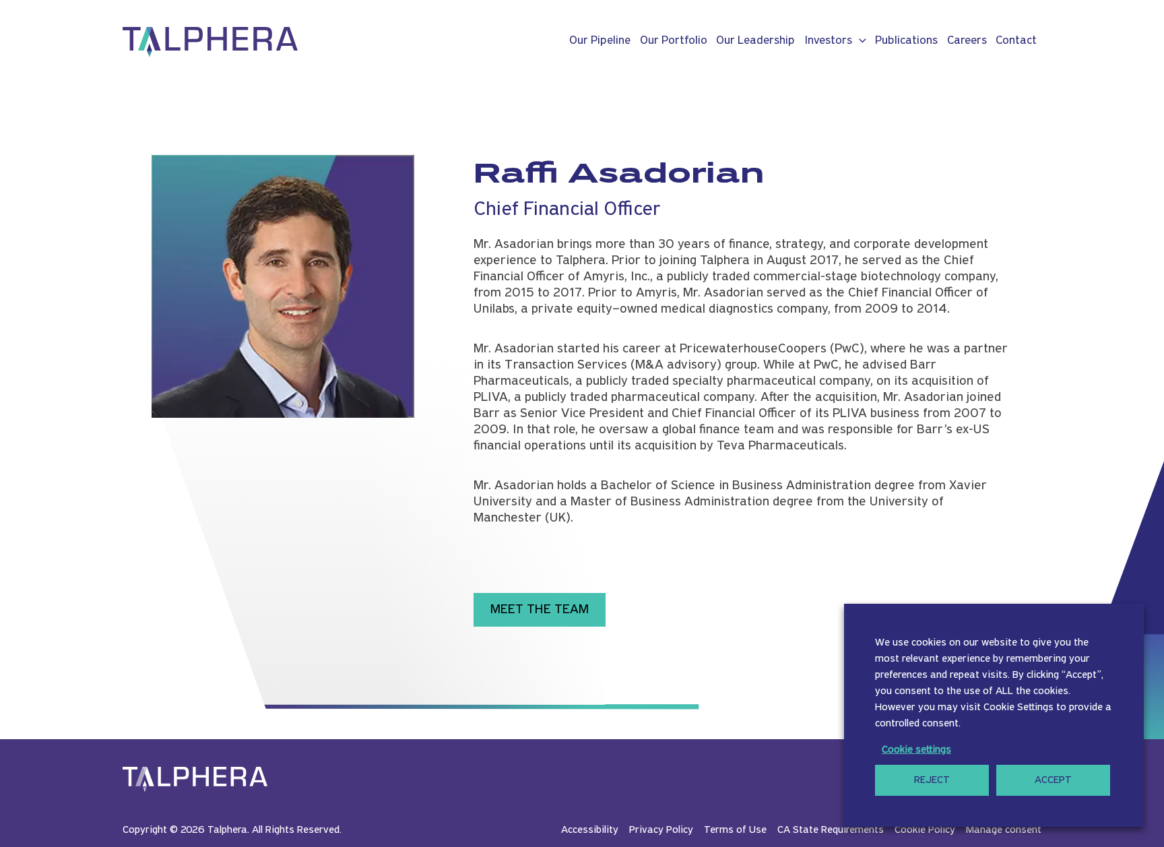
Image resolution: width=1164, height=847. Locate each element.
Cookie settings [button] (916, 750)
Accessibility (589, 830)
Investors (828, 41)
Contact (1016, 41)
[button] (859, 41)
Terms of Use (735, 830)
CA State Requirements (830, 830)
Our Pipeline (599, 41)
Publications (906, 41)
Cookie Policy (925, 830)
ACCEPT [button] (1053, 780)
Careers (967, 41)
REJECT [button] (932, 780)
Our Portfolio (673, 41)
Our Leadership (755, 41)
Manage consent (1003, 830)
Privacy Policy (661, 830)
